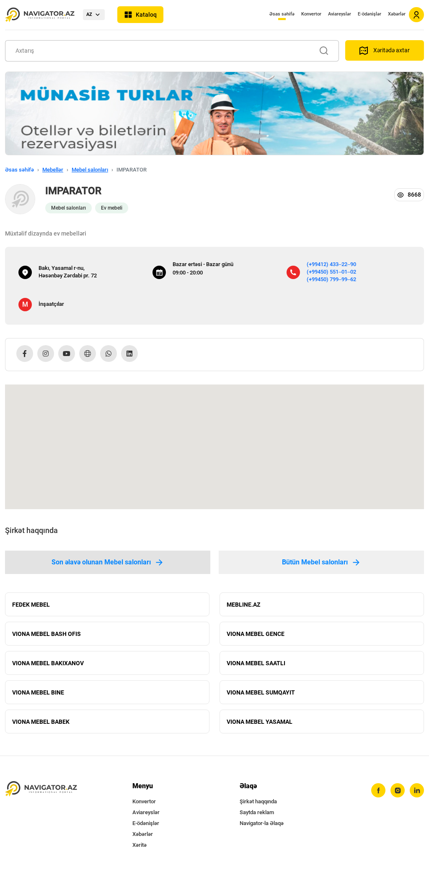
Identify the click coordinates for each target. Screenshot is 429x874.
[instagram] (397, 790)
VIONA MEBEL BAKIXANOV (48, 663)
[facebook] (378, 790)
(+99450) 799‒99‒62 (331, 279)
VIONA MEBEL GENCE (255, 634)
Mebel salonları (90, 170)
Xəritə (139, 845)
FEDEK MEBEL (31, 604)
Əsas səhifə (282, 14)
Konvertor (311, 14)
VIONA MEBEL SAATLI (256, 663)
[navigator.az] (41, 789)
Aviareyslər (339, 14)
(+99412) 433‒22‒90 (331, 264)
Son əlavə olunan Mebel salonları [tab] (101, 562)
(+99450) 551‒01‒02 (331, 272)
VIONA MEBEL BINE (38, 692)
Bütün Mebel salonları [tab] (315, 562)
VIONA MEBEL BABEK (41, 721)
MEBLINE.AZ (243, 604)
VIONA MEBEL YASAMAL (259, 721)
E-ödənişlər (369, 14)
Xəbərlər (397, 14)
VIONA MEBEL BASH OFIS (46, 634)
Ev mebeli (111, 208)
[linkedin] (417, 790)
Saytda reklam (257, 812)
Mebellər (52, 170)
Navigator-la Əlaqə (262, 823)
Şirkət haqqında (258, 801)
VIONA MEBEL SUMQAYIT (261, 692)
